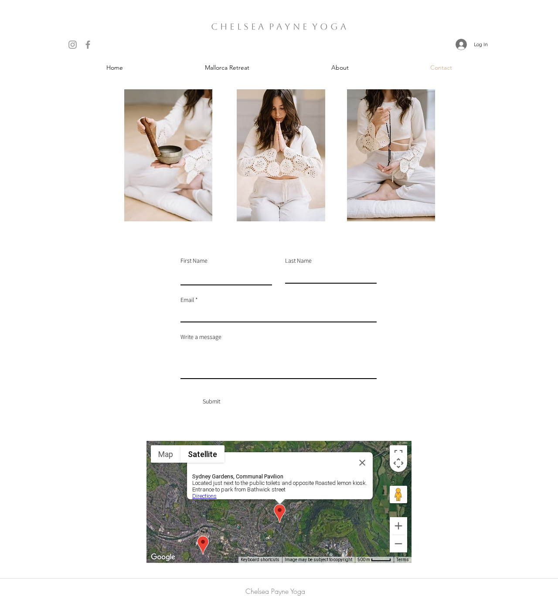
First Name (194, 260)
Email (187, 300)
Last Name (298, 260)
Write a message (200, 337)
